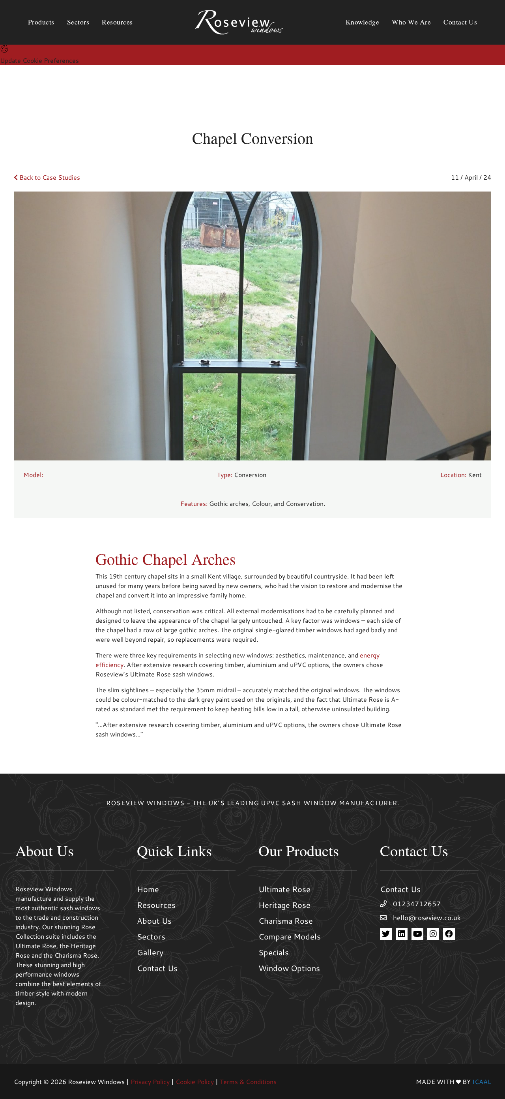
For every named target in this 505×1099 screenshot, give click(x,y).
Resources (156, 905)
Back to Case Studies (49, 177)
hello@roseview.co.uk (427, 917)
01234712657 (417, 903)
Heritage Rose (284, 905)
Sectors (151, 936)
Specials (273, 952)
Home (148, 889)
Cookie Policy (195, 1081)
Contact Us (157, 968)
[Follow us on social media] (386, 934)
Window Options (289, 968)
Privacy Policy (150, 1081)
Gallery (150, 952)
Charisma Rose (285, 920)
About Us (154, 920)
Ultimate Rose (284, 889)
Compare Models (289, 936)
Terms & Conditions (248, 1081)
